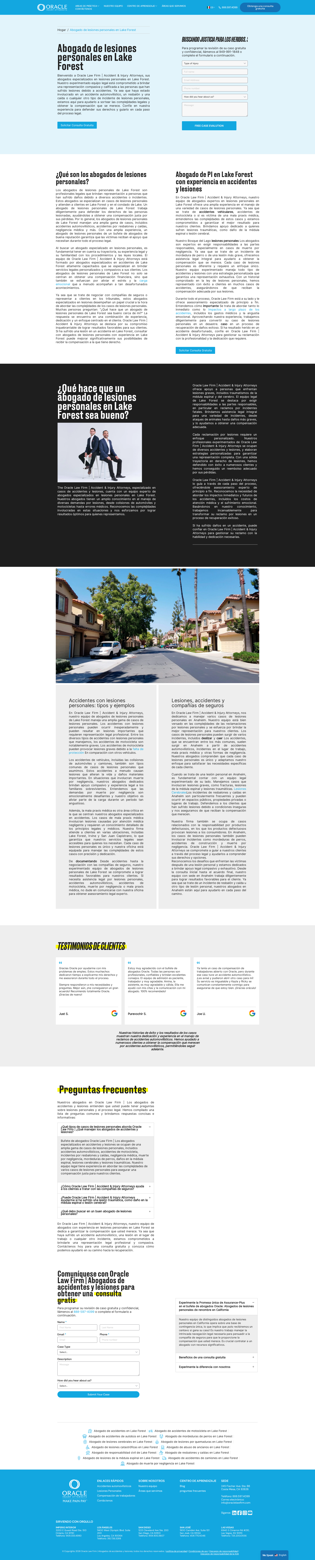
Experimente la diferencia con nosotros (204, 1367)
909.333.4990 (74, 1535)
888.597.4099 (241, 1496)
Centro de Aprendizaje (141, 5)
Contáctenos (83, 8)
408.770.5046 (197, 1535)
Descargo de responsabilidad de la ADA (219, 1553)
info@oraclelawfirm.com (235, 1502)
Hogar (61, 30)
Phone (104, 1334)
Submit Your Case (98, 1394)
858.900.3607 (156, 1535)
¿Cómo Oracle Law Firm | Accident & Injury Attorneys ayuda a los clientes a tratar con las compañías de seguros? (102, 1187)
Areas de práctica (86, 5)
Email (61, 1334)
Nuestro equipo (113, 5)
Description (64, 1359)
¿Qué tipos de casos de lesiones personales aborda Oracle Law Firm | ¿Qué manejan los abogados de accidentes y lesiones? (101, 1129)
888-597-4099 (84, 1311)
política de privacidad (176, 1551)
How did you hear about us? (74, 1380)
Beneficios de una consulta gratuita (202, 1357)
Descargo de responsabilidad (223, 1551)
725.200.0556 (239, 1535)
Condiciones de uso (198, 1551)
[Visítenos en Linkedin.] (234, 1512)
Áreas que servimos (174, 5)
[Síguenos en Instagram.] (245, 1512)
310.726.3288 (114, 1538)
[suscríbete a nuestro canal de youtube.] (250, 1512)
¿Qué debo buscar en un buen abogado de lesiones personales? (96, 1212)
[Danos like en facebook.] (239, 1512)
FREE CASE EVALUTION (209, 125)
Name (62, 1322)
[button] (47, 991)
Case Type (63, 1346)
